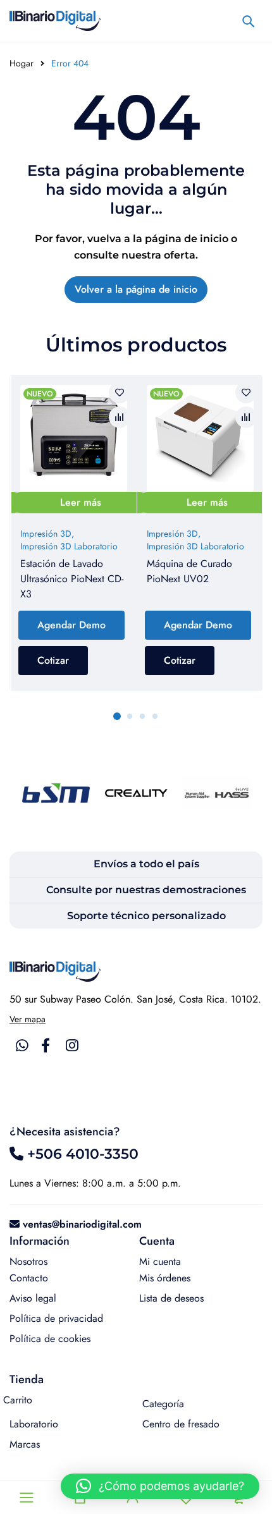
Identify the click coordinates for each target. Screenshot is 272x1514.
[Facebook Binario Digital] (45, 1045)
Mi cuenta (160, 1261)
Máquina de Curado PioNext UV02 (189, 571)
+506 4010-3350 (81, 1154)
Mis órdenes (164, 1278)
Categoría (163, 1403)
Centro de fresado (180, 1424)
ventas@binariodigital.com (82, 1224)
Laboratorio (33, 1424)
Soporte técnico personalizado (146, 916)
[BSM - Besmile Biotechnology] (56, 793)
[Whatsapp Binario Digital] (22, 1045)
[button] (160, 1486)
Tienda (26, 1379)
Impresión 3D (45, 533)
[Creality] (136, 793)
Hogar (21, 63)
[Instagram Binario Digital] (72, 1045)
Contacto (28, 1278)
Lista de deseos (171, 1298)
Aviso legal (32, 1298)
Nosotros (28, 1261)
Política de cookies (49, 1338)
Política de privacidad (56, 1318)
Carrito (17, 1400)
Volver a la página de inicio (136, 289)
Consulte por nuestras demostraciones (146, 890)
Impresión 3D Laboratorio (69, 546)
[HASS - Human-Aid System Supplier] (216, 793)
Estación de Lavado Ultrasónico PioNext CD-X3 (71, 578)
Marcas (24, 1444)
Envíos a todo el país (146, 864)
